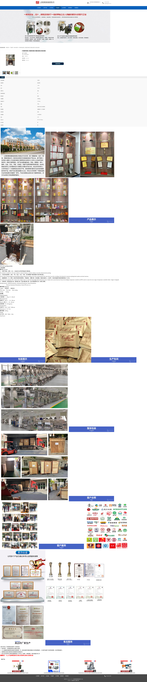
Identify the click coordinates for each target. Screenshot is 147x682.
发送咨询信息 (57, 63)
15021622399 (106, 2)
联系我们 (70, 7)
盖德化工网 (77, 680)
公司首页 (39, 7)
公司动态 (51, 7)
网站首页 (7, 47)
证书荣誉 (64, 7)
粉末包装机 (16, 47)
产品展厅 (57, 7)
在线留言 (76, 7)
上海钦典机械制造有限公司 (77, 679)
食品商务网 (73, 680)
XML (82, 679)
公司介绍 (45, 7)
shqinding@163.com (107, 3)
